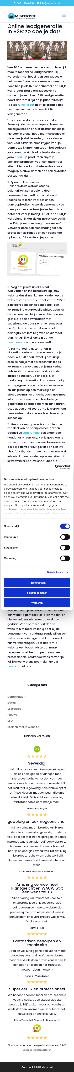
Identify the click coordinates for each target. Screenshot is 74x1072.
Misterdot (28, 105)
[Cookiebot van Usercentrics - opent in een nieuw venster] (55, 467)
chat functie (31, 433)
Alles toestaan (37, 582)
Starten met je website (23, 727)
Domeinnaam (16, 697)
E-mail (11, 703)
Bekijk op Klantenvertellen (37, 1049)
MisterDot (14, 709)
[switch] (65, 537)
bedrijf (19, 157)
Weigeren (37, 602)
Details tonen (55, 572)
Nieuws (12, 715)
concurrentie (16, 342)
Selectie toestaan (37, 592)
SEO (10, 721)
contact (13, 666)
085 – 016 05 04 (26, 3)
